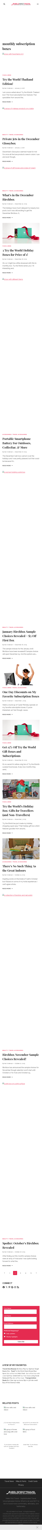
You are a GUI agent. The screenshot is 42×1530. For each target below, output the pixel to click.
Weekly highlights (12, 1337)
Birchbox (20, 1369)
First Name (7, 1308)
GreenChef (16, 1376)
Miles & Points (21, 1481)
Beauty (5, 134)
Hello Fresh (22, 1373)
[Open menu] (38, 4)
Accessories (6, 434)
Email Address (8, 1323)
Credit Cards (33, 1481)
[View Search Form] (4, 4)
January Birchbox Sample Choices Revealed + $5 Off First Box (19, 636)
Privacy (21, 1485)
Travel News (9, 1481)
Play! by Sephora (28, 1369)
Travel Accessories (16, 134)
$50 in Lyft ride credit (31, 1380)
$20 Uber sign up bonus (15, 1380)
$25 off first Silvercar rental (11, 1382)
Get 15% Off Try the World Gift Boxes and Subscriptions (19, 751)
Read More (7, 102)
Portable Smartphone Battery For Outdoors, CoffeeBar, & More (16, 443)
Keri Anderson (8, 88)
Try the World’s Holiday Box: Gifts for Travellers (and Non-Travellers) (18, 810)
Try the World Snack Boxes (24, 1371)
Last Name (7, 1316)
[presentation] (21, 63)
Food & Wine (6, 75)
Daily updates (10, 1333)
